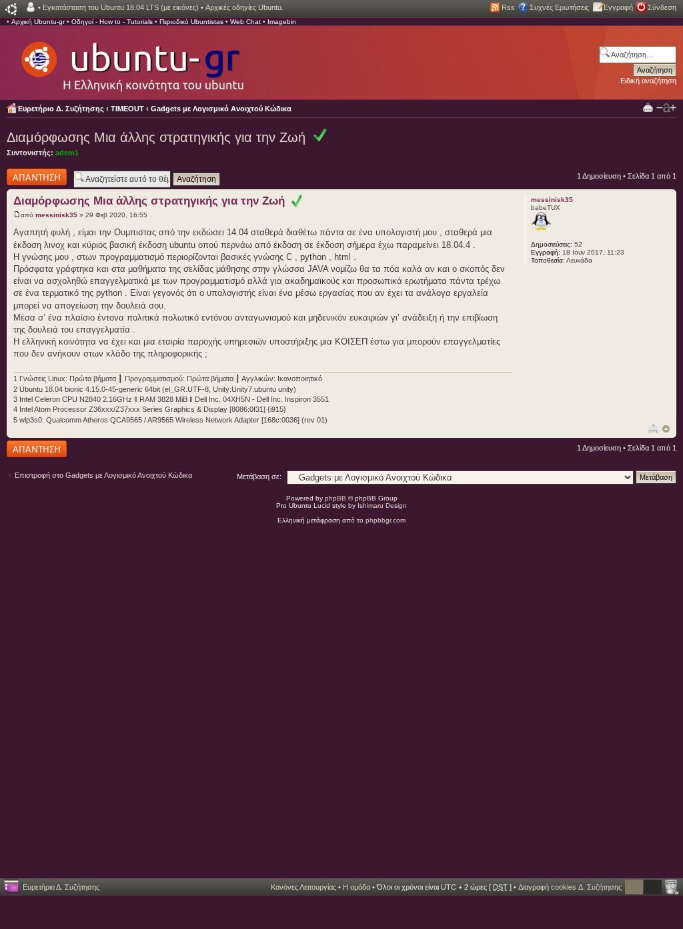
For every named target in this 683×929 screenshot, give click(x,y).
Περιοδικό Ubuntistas (191, 21)
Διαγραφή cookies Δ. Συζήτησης (570, 887)
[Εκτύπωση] (653, 428)
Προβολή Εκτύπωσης (648, 107)
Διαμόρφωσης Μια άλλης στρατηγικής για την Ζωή (156, 137)
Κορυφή (666, 429)
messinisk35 (56, 215)
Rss (508, 7)
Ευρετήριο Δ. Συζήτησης (61, 109)
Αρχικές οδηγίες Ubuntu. (244, 7)
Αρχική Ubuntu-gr (38, 21)
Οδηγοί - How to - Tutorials (112, 21)
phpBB (335, 498)
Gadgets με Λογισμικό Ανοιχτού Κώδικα (221, 109)
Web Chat (245, 21)
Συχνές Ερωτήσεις (559, 7)
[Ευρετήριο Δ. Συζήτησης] (131, 60)
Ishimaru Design (382, 505)
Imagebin (281, 21)
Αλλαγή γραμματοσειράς (666, 108)
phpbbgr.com (386, 520)
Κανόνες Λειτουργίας (303, 887)
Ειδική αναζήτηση (648, 81)
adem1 (67, 153)
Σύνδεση (662, 7)
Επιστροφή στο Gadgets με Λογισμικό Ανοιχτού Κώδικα (103, 475)
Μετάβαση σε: (259, 476)
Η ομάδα (356, 887)
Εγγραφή (618, 7)
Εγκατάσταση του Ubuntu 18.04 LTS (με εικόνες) (121, 7)
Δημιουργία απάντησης (25, 177)
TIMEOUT (127, 109)
